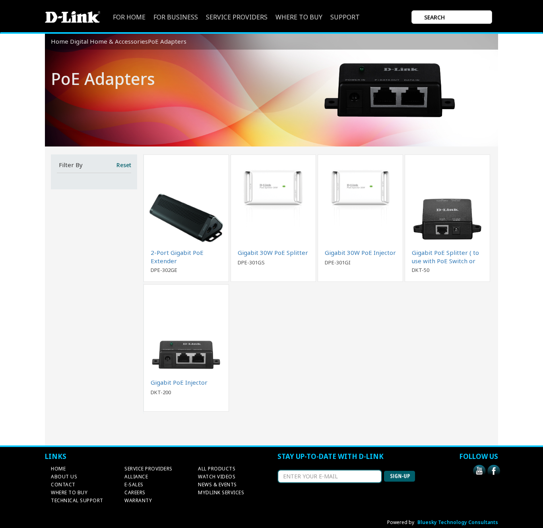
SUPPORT (345, 17)
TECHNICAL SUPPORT (77, 500)
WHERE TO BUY (298, 17)
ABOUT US (64, 476)
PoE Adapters (167, 41)
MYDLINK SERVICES (221, 492)
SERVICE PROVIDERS (237, 17)
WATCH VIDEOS (216, 476)
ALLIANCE (136, 476)
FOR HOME (129, 17)
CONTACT (63, 484)
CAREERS (134, 492)
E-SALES (134, 484)
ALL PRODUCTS (216, 468)
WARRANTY (138, 500)
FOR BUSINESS (175, 17)
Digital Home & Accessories (109, 41)
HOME (58, 468)
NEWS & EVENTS (217, 484)
